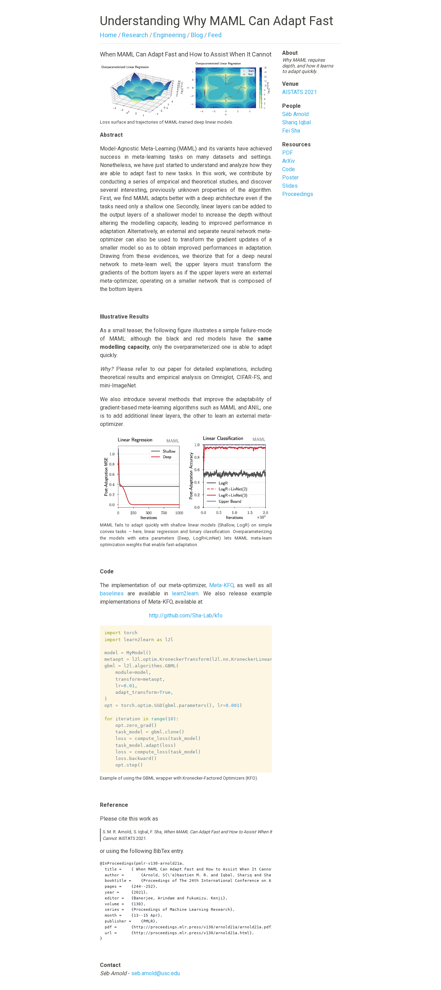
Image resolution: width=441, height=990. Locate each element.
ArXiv (288, 161)
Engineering (169, 35)
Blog (197, 35)
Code (288, 169)
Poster (290, 177)
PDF (287, 152)
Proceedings (297, 194)
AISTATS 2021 (299, 92)
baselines (112, 593)
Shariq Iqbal (296, 122)
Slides (290, 186)
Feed (215, 35)
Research (135, 35)
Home (108, 35)
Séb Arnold (295, 114)
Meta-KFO (221, 585)
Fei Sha (291, 130)
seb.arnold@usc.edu (155, 973)
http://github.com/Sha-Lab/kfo (186, 615)
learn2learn (185, 593)
